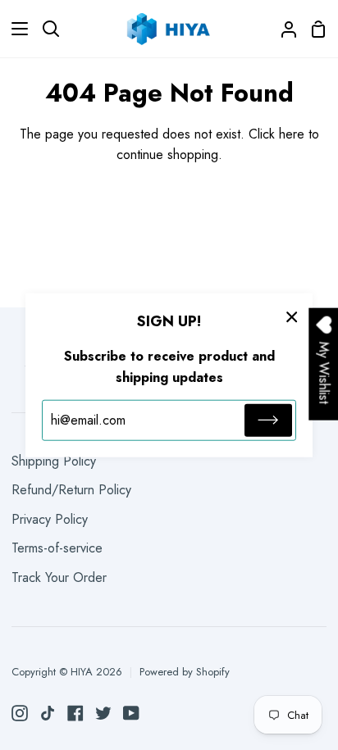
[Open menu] (15, 29)
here (291, 134)
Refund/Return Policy (71, 489)
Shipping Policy (53, 461)
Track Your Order (59, 577)
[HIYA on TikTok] (47, 713)
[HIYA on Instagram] (19, 713)
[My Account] (282, 28)
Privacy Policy (49, 519)
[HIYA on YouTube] (131, 713)
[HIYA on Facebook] (75, 713)
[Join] (268, 420)
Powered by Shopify (184, 672)
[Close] (292, 316)
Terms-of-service (57, 548)
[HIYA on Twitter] (103, 713)
